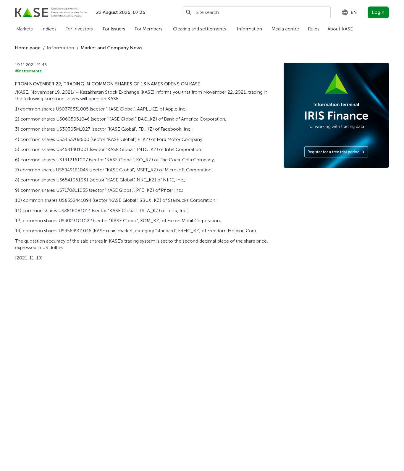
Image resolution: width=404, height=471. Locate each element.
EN (354, 12)
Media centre (285, 29)
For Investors (79, 29)
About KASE (340, 29)
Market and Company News (111, 48)
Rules (313, 29)
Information (249, 29)
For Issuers (114, 29)
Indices (48, 29)
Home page (28, 48)
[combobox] (349, 12)
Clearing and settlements (199, 29)
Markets (24, 29)
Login (378, 12)
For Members (148, 29)
